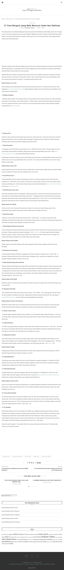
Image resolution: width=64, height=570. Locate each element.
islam (13, 539)
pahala (61, 539)
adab (3, 534)
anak (49, 534)
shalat (44, 541)
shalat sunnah (49, 541)
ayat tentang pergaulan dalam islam (16, 89)
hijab (35, 537)
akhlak (15, 534)
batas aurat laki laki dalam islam (54, 184)
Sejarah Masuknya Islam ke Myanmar (11, 511)
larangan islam (42, 539)
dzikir (15, 537)
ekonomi (18, 537)
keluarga (18, 539)
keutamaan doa (30, 539)
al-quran (21, 534)
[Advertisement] (32, 53)
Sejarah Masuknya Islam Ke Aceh (10, 507)
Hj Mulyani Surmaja (29, 27)
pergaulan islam (46, 456)
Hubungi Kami (20, 564)
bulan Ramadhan (54, 534)
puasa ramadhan (18, 541)
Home (3, 19)
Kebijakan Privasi (39, 564)
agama (11, 534)
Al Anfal (50, 343)
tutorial (6, 543)
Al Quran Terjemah (29, 534)
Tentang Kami (12, 564)
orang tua (36, 456)
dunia (12, 537)
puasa (12, 541)
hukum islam (48, 536)
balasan (39, 374)
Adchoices (52, 564)
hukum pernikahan (58, 537)
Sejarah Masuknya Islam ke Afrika (10, 518)
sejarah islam (39, 541)
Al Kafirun (35, 232)
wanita (11, 543)
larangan (36, 539)
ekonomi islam (23, 537)
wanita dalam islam (13, 186)
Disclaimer (46, 564)
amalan (36, 534)
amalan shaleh (43, 534)
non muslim (28, 456)
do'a (9, 537)
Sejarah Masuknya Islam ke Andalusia (11, 514)
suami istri (55, 541)
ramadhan (26, 541)
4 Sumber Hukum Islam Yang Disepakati (47, 480)
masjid (54, 539)
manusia (49, 539)
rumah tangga (32, 541)
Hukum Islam (9, 19)
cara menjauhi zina (15, 105)
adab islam (6, 534)
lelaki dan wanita (17, 456)
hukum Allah (6, 456)
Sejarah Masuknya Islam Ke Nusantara (11, 522)
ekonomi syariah (30, 537)
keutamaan (23, 539)
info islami (6, 539)
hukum (39, 537)
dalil (6, 537)
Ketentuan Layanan (29, 564)
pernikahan (6, 541)
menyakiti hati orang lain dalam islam (50, 374)
